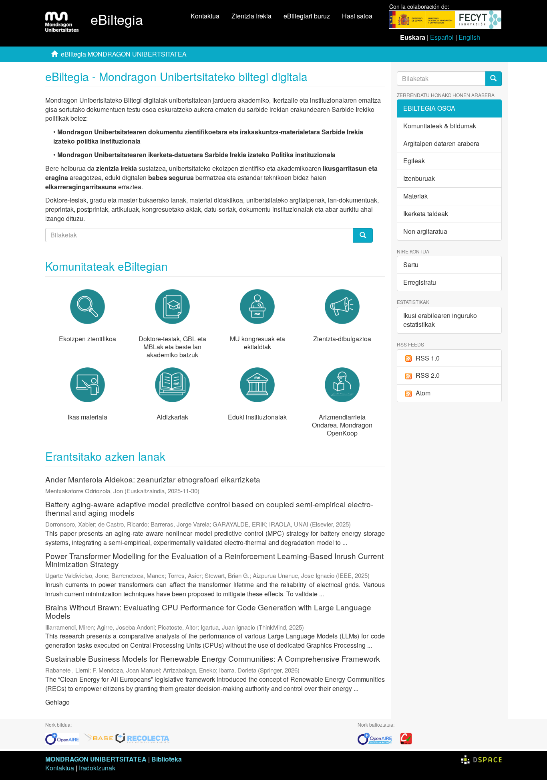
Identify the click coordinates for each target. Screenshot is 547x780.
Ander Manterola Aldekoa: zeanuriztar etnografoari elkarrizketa (152, 479)
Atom (423, 392)
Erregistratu (419, 282)
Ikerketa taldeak (425, 213)
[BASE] (98, 737)
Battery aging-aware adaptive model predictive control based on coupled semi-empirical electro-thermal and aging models (209, 508)
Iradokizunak (97, 767)
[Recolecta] (142, 737)
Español (442, 37)
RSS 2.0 (428, 375)
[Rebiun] (406, 737)
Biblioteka (166, 759)
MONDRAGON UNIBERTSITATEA (96, 759)
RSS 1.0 (428, 358)
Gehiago (57, 702)
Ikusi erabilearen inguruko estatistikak (440, 320)
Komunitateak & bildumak (439, 125)
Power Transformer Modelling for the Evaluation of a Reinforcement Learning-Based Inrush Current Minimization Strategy (214, 559)
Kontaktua (205, 15)
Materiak (415, 196)
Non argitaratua (425, 231)
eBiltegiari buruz (307, 15)
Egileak (414, 160)
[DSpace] (481, 759)
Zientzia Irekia (251, 15)
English (469, 37)
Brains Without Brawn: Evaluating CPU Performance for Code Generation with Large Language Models (208, 611)
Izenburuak (419, 178)
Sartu (410, 264)
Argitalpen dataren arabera (441, 143)
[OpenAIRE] (64, 737)
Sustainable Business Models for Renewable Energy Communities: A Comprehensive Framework (212, 658)
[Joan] (493, 78)
